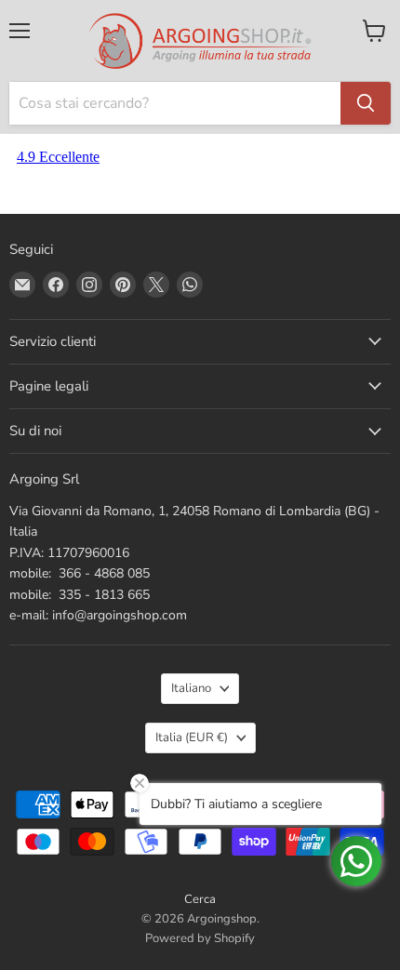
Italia (191, 737)
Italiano (191, 688)
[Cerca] (365, 103)
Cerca (200, 899)
